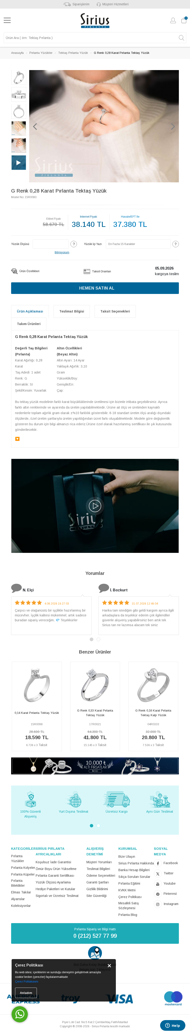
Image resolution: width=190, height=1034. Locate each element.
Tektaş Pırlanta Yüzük (73, 53)
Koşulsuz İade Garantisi (53, 862)
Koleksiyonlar (21, 906)
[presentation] (13, 708)
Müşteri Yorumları (99, 862)
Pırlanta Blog (127, 915)
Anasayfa (17, 53)
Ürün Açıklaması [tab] (30, 311)
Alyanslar (18, 899)
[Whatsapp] (20, 1014)
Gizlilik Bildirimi (97, 889)
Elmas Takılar (21, 892)
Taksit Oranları (101, 271)
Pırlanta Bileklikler (18, 883)
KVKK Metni (127, 890)
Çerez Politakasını (26, 981)
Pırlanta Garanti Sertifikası (55, 875)
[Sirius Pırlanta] (95, 20)
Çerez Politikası (130, 897)
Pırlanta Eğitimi (129, 883)
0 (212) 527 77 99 (95, 936)
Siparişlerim (81, 4)
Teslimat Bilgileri (98, 869)
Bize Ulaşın (126, 856)
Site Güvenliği (96, 896)
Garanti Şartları (97, 882)
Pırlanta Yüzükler (40, 53)
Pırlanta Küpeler (23, 874)
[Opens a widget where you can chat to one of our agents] (172, 1026)
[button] (35, 126)
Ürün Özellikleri (29, 271)
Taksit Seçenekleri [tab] (115, 311)
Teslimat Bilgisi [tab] (71, 311)
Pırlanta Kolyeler (23, 868)
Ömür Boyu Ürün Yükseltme (56, 869)
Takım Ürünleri (29, 324)
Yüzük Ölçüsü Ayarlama (53, 882)
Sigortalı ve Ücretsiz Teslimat (57, 896)
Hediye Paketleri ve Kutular (55, 889)
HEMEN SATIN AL (96, 288)
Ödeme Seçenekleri (100, 875)
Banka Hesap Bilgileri (134, 870)
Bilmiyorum (62, 252)
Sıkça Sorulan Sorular (134, 877)
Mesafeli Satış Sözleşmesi (128, 905)
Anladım (26, 993)
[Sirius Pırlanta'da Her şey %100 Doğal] (95, 766)
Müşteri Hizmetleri (115, 4)
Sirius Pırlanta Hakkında (136, 863)
